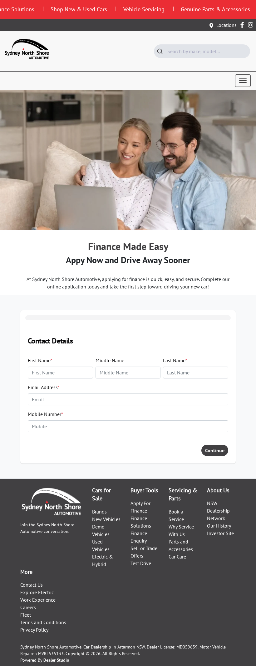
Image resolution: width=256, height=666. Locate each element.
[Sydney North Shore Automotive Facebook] (243, 25)
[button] (243, 80)
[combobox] (202, 51)
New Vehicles (106, 519)
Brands (99, 511)
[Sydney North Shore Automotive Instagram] (252, 25)
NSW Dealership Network (218, 510)
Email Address (44, 387)
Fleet (25, 615)
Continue (214, 450)
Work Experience (38, 600)
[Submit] (160, 51)
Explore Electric (37, 592)
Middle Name (110, 360)
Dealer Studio (56, 660)
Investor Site (220, 533)
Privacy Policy (34, 630)
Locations (226, 25)
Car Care (177, 556)
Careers (28, 607)
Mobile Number (45, 414)
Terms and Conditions (43, 622)
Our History (219, 526)
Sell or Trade (143, 548)
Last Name (175, 360)
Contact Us (31, 585)
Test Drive (140, 563)
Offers (136, 556)
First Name (40, 360)
